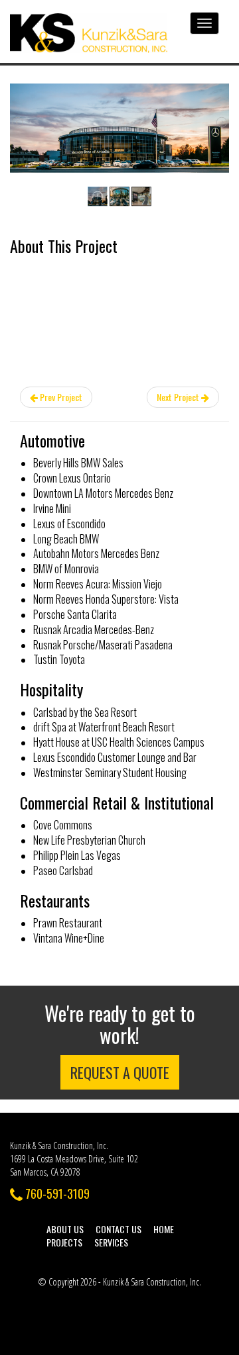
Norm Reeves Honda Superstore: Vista (106, 599)
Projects (64, 1242)
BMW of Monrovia (66, 569)
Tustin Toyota (59, 659)
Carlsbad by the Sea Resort (85, 712)
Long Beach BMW (66, 539)
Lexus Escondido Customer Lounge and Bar (115, 757)
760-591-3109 (56, 1193)
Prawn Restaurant (67, 923)
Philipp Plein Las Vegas (77, 855)
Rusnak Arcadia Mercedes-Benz (93, 629)
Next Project (179, 397)
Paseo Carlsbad (63, 870)
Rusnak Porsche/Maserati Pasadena (103, 645)
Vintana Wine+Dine (68, 938)
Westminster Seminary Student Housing (110, 772)
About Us (65, 1229)
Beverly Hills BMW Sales (78, 463)
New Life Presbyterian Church (89, 840)
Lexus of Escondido (69, 524)
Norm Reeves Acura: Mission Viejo (97, 584)
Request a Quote (119, 1072)
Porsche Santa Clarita (75, 614)
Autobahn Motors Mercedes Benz (96, 553)
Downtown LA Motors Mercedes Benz (103, 493)
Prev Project (60, 397)
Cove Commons (62, 825)
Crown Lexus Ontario (72, 478)
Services (111, 1242)
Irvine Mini (52, 508)
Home (163, 1229)
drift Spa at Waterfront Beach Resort (104, 727)
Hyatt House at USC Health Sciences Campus (118, 742)
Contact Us (118, 1229)
